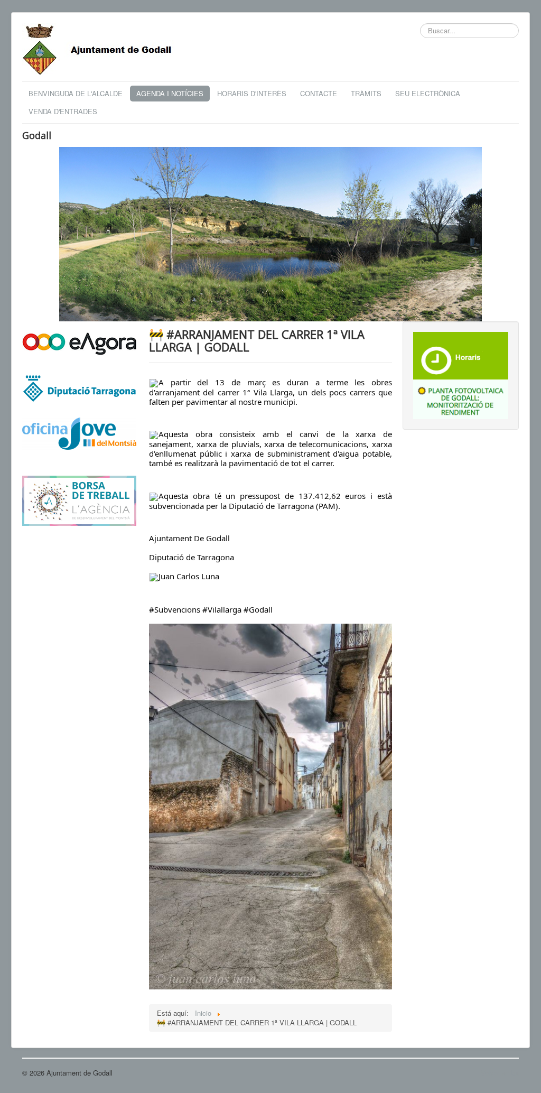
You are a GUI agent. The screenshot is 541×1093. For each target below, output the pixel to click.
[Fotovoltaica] (460, 398)
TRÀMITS (366, 93)
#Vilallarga (221, 609)
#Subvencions (174, 609)
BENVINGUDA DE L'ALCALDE (76, 93)
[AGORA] (79, 343)
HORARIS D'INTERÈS (251, 93)
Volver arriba (500, 1073)
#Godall (258, 609)
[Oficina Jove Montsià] (79, 440)
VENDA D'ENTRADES (63, 111)
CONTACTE (318, 93)
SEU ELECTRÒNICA (427, 93)
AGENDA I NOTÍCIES (169, 93)
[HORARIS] (460, 354)
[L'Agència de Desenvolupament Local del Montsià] (79, 500)
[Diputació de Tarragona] (79, 388)
